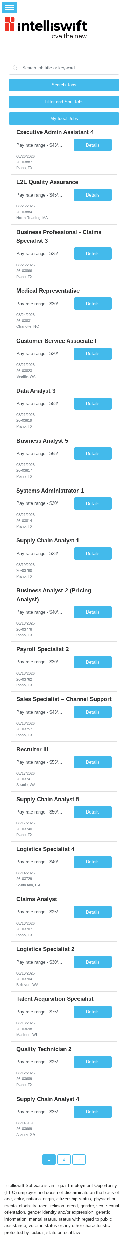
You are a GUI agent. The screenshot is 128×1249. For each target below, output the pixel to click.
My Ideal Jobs (64, 118)
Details (93, 145)
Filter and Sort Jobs (64, 101)
